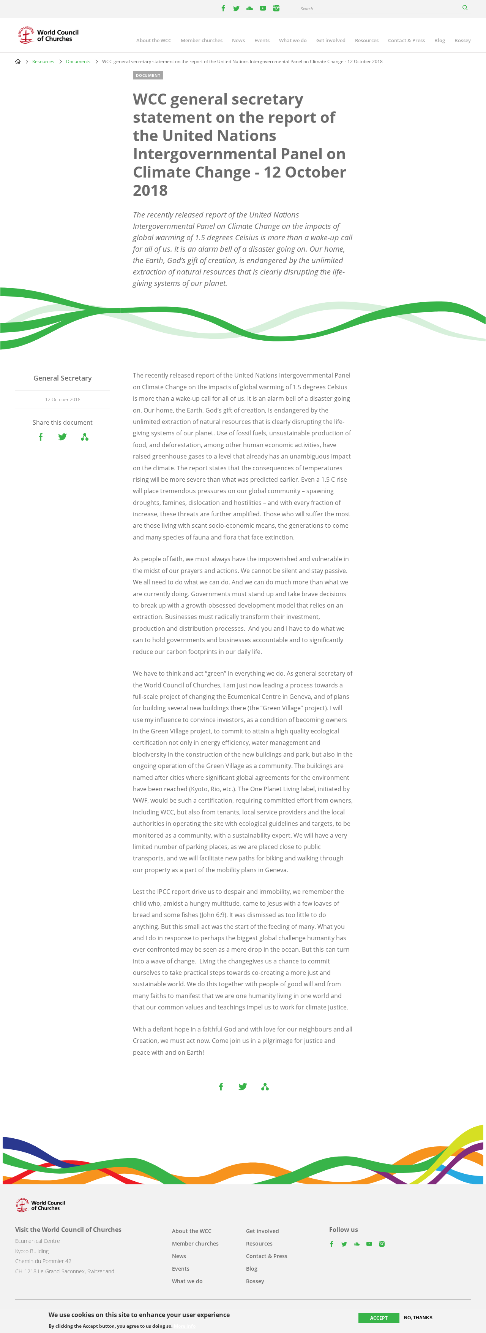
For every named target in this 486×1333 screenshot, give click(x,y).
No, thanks (418, 1317)
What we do (293, 40)
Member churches (201, 40)
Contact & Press (406, 40)
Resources (367, 40)
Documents (78, 61)
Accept (379, 1318)
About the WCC (153, 40)
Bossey (462, 40)
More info (185, 1326)
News (238, 40)
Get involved (331, 40)
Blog (439, 40)
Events (262, 40)
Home (18, 61)
